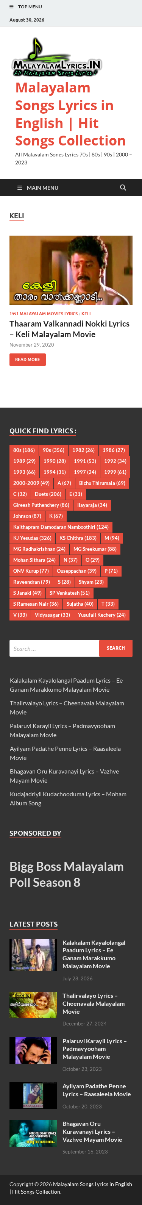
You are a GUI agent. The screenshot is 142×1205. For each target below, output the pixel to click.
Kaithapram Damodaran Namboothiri (61, 527)
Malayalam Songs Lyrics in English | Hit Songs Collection (70, 114)
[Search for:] (71, 648)
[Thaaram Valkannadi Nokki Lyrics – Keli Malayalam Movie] (71, 270)
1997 (85, 472)
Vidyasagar (52, 615)
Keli (86, 313)
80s (24, 450)
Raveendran (31, 582)
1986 (114, 450)
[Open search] (123, 188)
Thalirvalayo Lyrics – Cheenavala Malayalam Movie (93, 1003)
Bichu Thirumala (102, 483)
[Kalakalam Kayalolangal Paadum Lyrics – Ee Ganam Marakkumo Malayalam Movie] (33, 943)
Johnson (27, 516)
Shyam (91, 582)
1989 (24, 461)
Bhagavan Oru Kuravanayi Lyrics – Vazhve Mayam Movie (92, 1131)
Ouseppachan (77, 571)
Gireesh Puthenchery (41, 505)
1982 (83, 450)
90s (53, 450)
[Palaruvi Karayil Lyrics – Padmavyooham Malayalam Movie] (33, 1041)
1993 (24, 472)
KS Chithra (78, 538)
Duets (48, 494)
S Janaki (27, 593)
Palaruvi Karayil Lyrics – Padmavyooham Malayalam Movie (94, 1048)
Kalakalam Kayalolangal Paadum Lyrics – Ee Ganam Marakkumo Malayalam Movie (93, 954)
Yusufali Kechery (102, 615)
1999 (115, 472)
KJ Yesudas (32, 538)
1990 (55, 461)
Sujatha (80, 604)
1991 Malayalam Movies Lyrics (43, 313)
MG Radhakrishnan (39, 549)
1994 (55, 472)
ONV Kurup (31, 571)
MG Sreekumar (95, 549)
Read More (24, 357)
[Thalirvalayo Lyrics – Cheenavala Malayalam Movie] (33, 996)
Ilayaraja (92, 505)
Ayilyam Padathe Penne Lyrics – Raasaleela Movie (96, 1089)
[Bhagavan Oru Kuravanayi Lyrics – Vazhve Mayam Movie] (33, 1124)
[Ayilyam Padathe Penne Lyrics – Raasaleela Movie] (33, 1086)
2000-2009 (31, 483)
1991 (85, 461)
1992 (115, 461)
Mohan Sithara (34, 560)
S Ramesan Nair (36, 604)
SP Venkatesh (70, 593)
